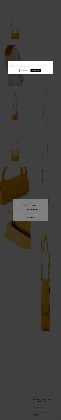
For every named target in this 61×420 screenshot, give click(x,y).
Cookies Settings (24, 70)
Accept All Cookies (35, 70)
